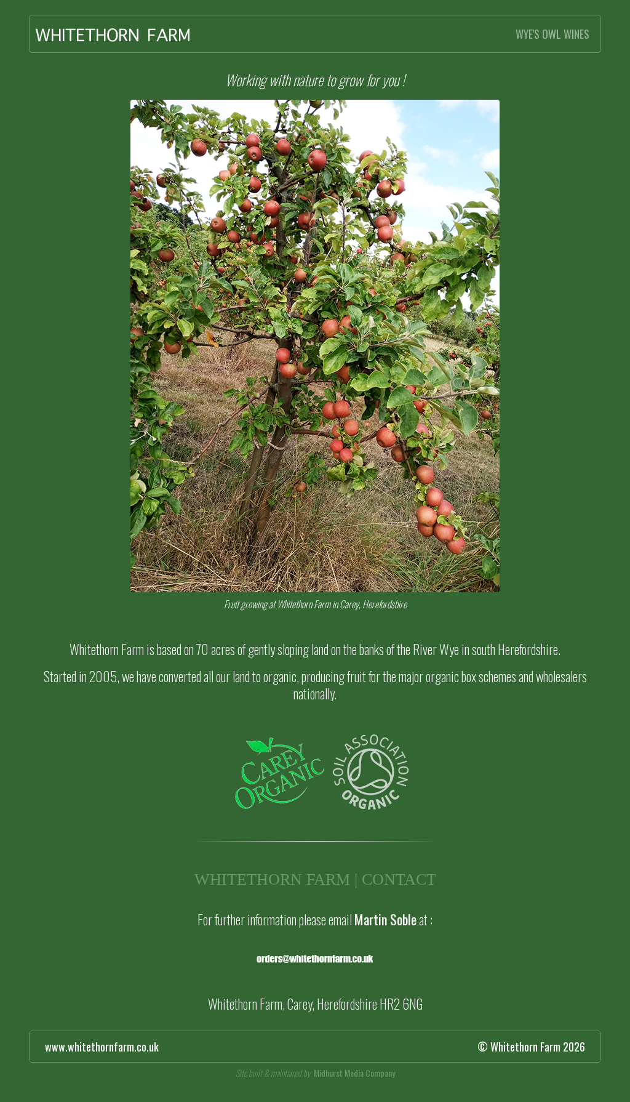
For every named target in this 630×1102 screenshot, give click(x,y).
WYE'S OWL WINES (552, 34)
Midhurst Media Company (354, 1072)
